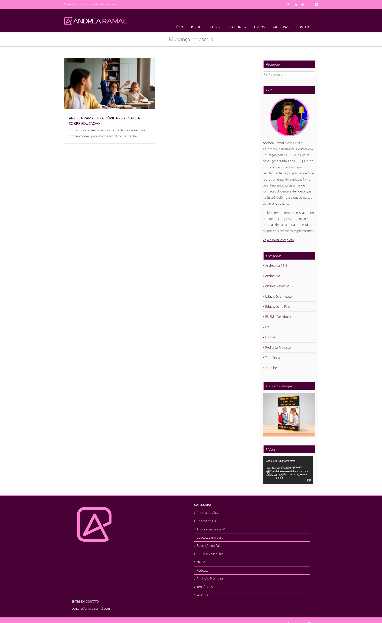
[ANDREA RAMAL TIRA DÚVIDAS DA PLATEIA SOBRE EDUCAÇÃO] (109, 83)
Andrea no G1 (275, 276)
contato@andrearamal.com (102, 4)
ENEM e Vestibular (278, 316)
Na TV (269, 327)
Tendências (273, 357)
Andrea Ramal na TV (279, 286)
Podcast (270, 337)
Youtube (271, 368)
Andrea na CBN (276, 265)
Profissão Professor (278, 347)
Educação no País (277, 306)
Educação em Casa (278, 296)
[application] (288, 470)
